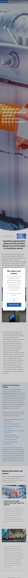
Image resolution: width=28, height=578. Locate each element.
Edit (14, 300)
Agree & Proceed (14, 304)
